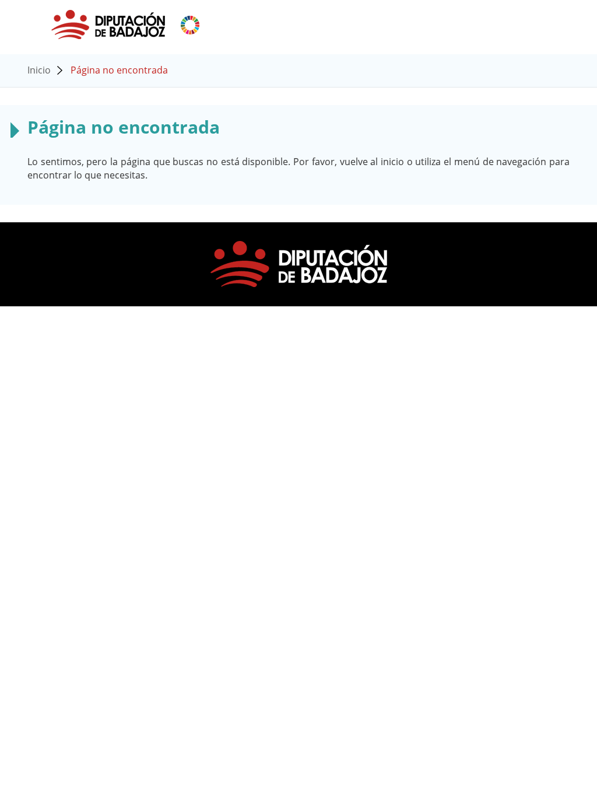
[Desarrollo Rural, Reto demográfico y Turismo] (109, 24)
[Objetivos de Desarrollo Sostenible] (190, 24)
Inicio (39, 70)
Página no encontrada (119, 70)
